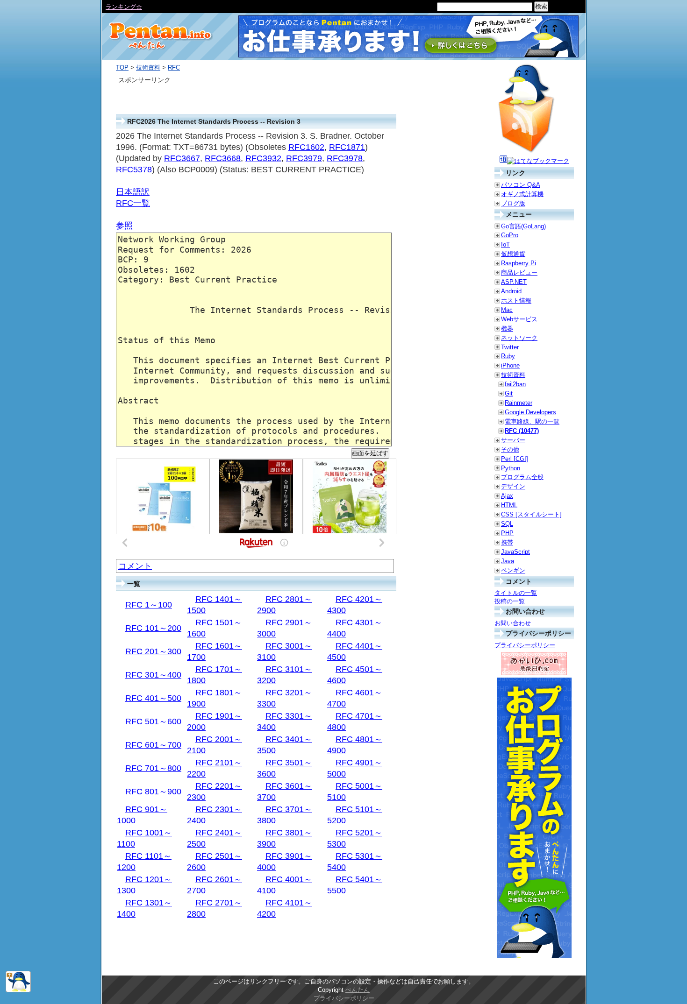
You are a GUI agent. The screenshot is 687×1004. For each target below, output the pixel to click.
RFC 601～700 (153, 744)
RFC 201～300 (153, 651)
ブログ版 (513, 203)
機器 (507, 328)
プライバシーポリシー (524, 645)
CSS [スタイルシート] (531, 514)
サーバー (513, 440)
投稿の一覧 (509, 601)
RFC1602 (306, 147)
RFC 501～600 (153, 721)
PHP (507, 533)
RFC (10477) (522, 430)
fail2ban (515, 384)
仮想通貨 (513, 253)
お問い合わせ (512, 623)
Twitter (510, 347)
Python (510, 468)
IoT (505, 244)
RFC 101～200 (153, 628)
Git (509, 393)
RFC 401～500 (153, 698)
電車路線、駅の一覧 (532, 421)
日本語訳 (133, 192)
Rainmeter (518, 402)
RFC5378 (134, 169)
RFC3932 (263, 158)
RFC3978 (345, 158)
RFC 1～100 (148, 604)
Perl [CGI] (514, 458)
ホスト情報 (516, 300)
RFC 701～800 (153, 768)
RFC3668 (223, 158)
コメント (135, 566)
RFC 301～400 (153, 674)
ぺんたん (357, 989)
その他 (510, 449)
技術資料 (148, 67)
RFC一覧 (133, 203)
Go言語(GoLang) (523, 226)
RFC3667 (182, 158)
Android (511, 291)
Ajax (507, 495)
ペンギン (513, 570)
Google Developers (530, 412)
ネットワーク (519, 337)
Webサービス (519, 319)
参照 (124, 225)
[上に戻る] (18, 990)
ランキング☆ (124, 6)
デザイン (513, 486)
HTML (509, 505)
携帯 (507, 542)
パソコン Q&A (520, 184)
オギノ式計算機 (522, 194)
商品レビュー (519, 272)
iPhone (510, 365)
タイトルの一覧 (515, 592)
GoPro (509, 235)
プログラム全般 (522, 477)
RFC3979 (304, 158)
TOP (122, 67)
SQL (507, 523)
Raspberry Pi (518, 263)
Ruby (508, 356)
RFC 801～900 (153, 791)
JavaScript (515, 551)
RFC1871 (347, 147)
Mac (507, 309)
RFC (174, 67)
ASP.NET (514, 281)
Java (507, 561)
